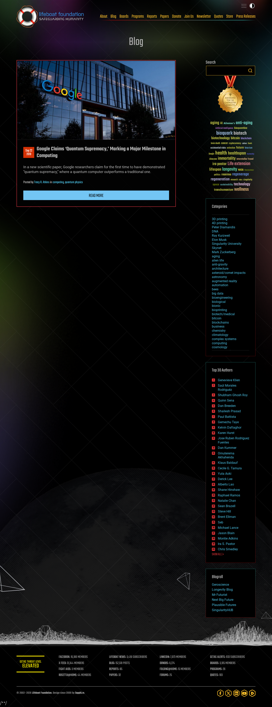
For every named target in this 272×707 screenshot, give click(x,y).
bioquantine (240, 128)
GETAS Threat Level (30, 664)
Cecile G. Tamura (230, 468)
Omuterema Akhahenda (226, 455)
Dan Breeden (227, 406)
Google (211, 154)
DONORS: (164, 663)
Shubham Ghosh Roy (233, 395)
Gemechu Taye (228, 422)
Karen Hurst (226, 433)
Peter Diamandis (223, 227)
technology (242, 184)
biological (219, 302)
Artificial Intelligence (224, 128)
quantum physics (74, 182)
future (240, 148)
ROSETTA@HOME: (68, 675)
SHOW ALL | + (218, 554)
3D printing (219, 219)
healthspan (237, 153)
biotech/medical (223, 314)
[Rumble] (252, 693)
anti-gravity (220, 264)
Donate (176, 16)
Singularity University (227, 244)
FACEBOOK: (64, 657)
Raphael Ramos (229, 495)
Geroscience (220, 584)
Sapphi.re (79, 693)
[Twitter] (228, 693)
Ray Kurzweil (221, 235)
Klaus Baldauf (228, 463)
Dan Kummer (227, 448)
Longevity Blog (222, 589)
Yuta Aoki (224, 474)
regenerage (240, 174)
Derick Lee (225, 479)
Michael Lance (228, 528)
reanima (226, 174)
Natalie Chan (227, 501)
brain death (215, 143)
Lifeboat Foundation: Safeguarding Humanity (50, 16)
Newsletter (204, 16)
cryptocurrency (235, 143)
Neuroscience (249, 170)
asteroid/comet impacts (229, 273)
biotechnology (220, 138)
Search (250, 70)
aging (214, 123)
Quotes (218, 16)
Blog (113, 16)
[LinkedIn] (236, 693)
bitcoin (235, 138)
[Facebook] (220, 693)
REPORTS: (114, 669)
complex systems (224, 339)
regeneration (220, 179)
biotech (240, 133)
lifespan (215, 169)
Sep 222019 (28, 152)
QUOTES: (214, 675)
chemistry (219, 331)
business (218, 326)
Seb (220, 522)
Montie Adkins (228, 538)
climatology (220, 335)
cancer (224, 143)
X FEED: (62, 663)
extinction (231, 148)
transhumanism (223, 190)
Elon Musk (219, 240)
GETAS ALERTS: (217, 657)
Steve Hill (224, 511)
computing (58, 182)
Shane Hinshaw (229, 490)
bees (215, 289)
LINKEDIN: (165, 657)
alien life (218, 260)
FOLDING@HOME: (168, 669)
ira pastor (219, 164)
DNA (215, 231)
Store (229, 16)
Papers (164, 16)
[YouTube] (244, 693)
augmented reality (224, 281)
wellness (241, 189)
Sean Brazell (226, 506)
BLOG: (112, 663)
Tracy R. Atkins (41, 182)
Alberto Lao (226, 484)
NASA (241, 170)
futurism (248, 148)
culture (244, 143)
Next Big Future (222, 600)
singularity (247, 180)
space (216, 184)
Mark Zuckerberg (224, 252)
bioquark (224, 133)
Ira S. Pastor (226, 544)
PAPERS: (113, 675)
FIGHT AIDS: (65, 669)
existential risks (218, 148)
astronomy (219, 277)
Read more (96, 195)
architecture (220, 268)
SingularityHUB (222, 610)
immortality (227, 158)
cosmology (219, 347)
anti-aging (244, 123)
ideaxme (213, 159)
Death (250, 143)
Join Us (189, 16)
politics (217, 175)
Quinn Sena (226, 400)
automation (220, 285)
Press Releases (245, 16)
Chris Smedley (228, 549)
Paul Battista (227, 417)
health (221, 153)
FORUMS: (164, 675)
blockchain (246, 138)
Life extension (239, 163)
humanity (250, 154)
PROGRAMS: (216, 669)
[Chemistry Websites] (230, 95)
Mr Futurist (219, 595)
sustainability (226, 185)
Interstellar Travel (245, 159)
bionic (216, 306)
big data (217, 293)
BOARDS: (214, 663)
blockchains (220, 322)
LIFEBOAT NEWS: (117, 657)
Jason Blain (226, 533)
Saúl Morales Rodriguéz (227, 388)
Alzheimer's (229, 123)
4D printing (219, 223)
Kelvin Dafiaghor (229, 427)
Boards (123, 16)
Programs (138, 16)
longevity (229, 169)
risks (240, 180)
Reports (152, 16)
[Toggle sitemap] (244, 5)
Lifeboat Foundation (42, 693)
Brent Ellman (227, 517)
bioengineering (222, 298)
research (234, 180)
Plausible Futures (224, 605)
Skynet (216, 248)
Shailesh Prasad (229, 411)
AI (221, 123)
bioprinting (219, 310)
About (103, 16)
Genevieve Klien (229, 380)
